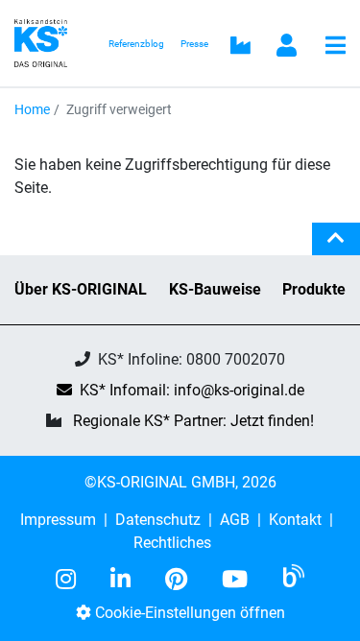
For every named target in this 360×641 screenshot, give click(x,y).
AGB (235, 519)
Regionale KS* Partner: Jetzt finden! (193, 421)
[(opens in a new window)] (73, 579)
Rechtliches (172, 543)
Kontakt (295, 519)
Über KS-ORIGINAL (80, 289)
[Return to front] (46, 42)
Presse (194, 43)
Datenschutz (158, 519)
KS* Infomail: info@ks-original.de (192, 390)
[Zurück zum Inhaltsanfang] (336, 247)
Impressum (58, 519)
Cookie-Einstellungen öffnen (188, 613)
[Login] (287, 47)
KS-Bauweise (215, 289)
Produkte (314, 289)
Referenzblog (136, 43)
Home (32, 109)
